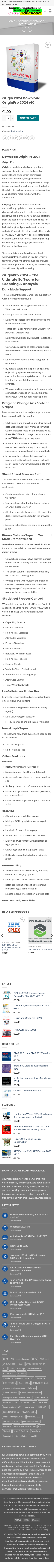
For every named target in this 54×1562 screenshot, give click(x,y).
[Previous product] (30, 29)
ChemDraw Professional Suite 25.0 (18, 1378)
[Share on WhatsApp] (5, 138)
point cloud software (31, 1421)
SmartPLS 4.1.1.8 (20, 1431)
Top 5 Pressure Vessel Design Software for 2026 (30, 1325)
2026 (21, 1364)
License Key (29, 1407)
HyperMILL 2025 (10, 1402)
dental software (23, 1525)
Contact (37, 1529)
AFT (5, 1368)
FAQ (46, 1529)
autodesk (22, 1373)
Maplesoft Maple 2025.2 (14, 1417)
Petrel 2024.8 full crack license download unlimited (25, 1269)
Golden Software (10, 1392)
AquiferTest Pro (34, 1368)
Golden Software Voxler (30, 1392)
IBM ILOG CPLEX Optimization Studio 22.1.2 (11, 947)
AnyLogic (21, 1368)
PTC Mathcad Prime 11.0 (40, 949)
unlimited (40, 1527)
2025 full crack (9, 1364)
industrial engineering (20, 1527)
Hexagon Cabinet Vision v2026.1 (17, 1397)
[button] (4, 11)
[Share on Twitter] (15, 138)
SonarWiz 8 (8, 1436)
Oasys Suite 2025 (19, 1245)
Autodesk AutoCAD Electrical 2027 (28, 1236)
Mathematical (27, 24)
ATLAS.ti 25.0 (9, 1373)
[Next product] (24, 29)
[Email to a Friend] (21, 138)
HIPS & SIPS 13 (41, 1397)
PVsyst (41, 1426)
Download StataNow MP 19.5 (25, 1292)
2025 (34, 1359)
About (20, 1529)
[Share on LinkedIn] (32, 138)
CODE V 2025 (9, 1383)
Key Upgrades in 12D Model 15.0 (27, 1314)
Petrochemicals (42, 1525)
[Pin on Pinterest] (26, 138)
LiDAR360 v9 (43, 1407)
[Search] (45, 11)
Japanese (43, 1402)
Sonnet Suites (21, 1436)
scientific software (31, 21)
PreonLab (7, 1426)
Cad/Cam (7, 1525)
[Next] (51, 941)
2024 (5, 1359)
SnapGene (35, 1431)
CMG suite (40, 1378)
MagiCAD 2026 (29, 1412)
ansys (11, 1368)
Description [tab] (9, 150)
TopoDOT (34, 1436)
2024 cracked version (20, 1359)
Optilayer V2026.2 (11, 1421)
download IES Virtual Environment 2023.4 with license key (28, 1256)
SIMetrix (7, 1431)
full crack (32, 1388)
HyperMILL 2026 (28, 1402)
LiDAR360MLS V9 (11, 1412)
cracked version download (14, 1388)
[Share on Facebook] (10, 138)
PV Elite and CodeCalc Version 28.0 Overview (28, 1337)
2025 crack (45, 1359)
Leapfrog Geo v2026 (12, 1407)
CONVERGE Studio (40, 1383)
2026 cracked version (35, 1364)
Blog (28, 1529)
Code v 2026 (24, 1383)
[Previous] (2, 941)
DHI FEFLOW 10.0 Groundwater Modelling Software (27, 1303)
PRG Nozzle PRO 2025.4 (25, 1426)
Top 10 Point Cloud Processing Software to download (30, 1281)
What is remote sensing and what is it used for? (29, 1215)
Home (11, 21)
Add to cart (28, 118)
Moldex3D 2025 (34, 1417)
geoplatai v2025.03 (20, 1226)
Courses (11, 1529)
